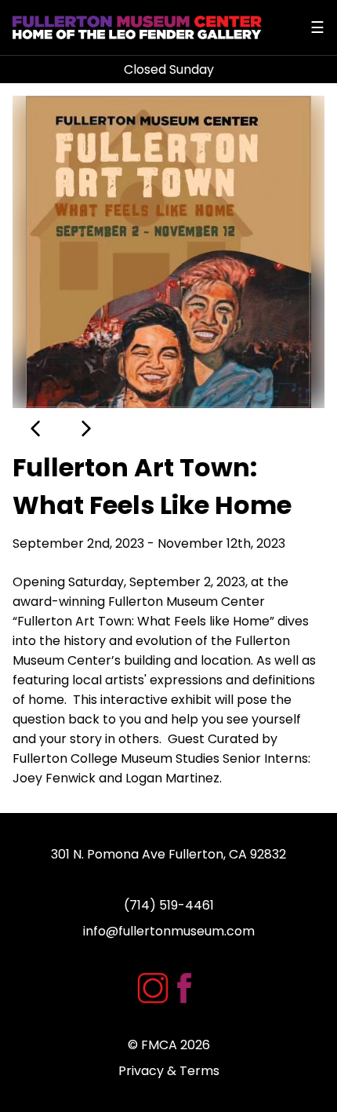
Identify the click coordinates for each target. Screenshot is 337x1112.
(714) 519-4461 (169, 905)
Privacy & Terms (168, 1071)
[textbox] (168, 680)
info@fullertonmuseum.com (169, 931)
